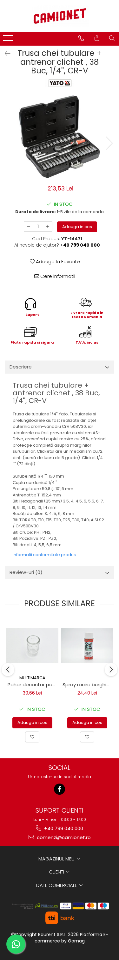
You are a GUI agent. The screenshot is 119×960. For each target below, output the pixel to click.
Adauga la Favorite (57, 261)
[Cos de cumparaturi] (97, 38)
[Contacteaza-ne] (81, 38)
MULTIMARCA (32, 678)
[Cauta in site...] (112, 38)
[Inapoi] (5, 53)
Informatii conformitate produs (44, 555)
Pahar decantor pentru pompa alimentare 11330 (33, 684)
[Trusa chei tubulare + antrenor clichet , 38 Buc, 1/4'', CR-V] (59, 136)
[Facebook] (59, 789)
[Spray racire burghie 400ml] (87, 645)
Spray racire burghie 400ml (88, 684)
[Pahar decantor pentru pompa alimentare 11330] (32, 645)
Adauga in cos (77, 227)
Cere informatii (57, 276)
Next (109, 143)
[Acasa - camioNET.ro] (59, 16)
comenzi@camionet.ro (63, 837)
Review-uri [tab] (26, 572)
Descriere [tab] (21, 366)
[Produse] (8, 40)
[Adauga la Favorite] (32, 737)
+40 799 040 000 (63, 828)
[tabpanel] (59, 136)
